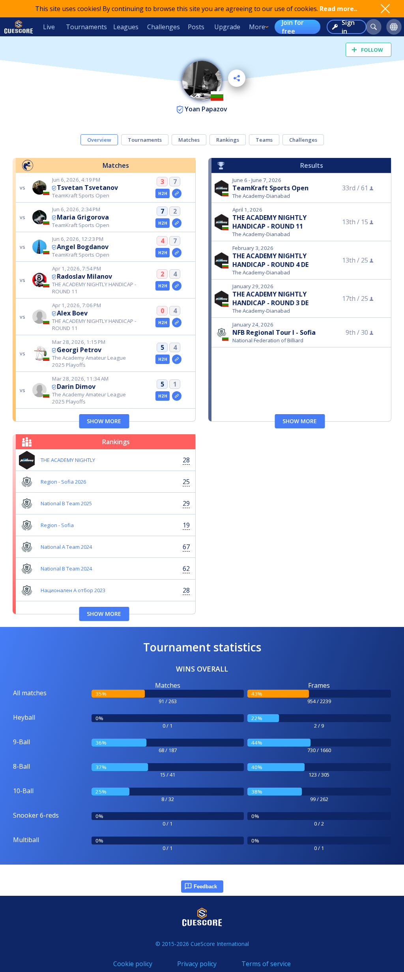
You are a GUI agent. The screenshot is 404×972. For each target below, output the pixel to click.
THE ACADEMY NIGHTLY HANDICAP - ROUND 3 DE (270, 298)
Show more (104, 421)
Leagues (125, 27)
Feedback (205, 886)
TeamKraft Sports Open (270, 188)
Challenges (163, 27)
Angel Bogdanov (82, 246)
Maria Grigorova (83, 217)
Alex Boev (72, 313)
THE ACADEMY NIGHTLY (68, 459)
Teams (264, 139)
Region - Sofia (57, 525)
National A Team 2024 (66, 546)
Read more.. (338, 8)
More (257, 27)
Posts (196, 27)
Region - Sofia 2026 (63, 481)
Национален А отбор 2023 (73, 590)
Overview (99, 139)
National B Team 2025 (66, 503)
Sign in (348, 27)
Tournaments (86, 27)
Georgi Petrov (79, 349)
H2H (162, 193)
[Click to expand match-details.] (176, 193)
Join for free (293, 27)
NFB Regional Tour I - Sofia (274, 332)
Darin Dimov (76, 386)
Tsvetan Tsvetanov (87, 187)
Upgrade (227, 27)
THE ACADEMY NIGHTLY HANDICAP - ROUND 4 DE (270, 260)
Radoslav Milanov (84, 276)
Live (49, 27)
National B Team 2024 (66, 568)
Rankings (227, 139)
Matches (189, 139)
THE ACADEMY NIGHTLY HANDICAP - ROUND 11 (269, 222)
